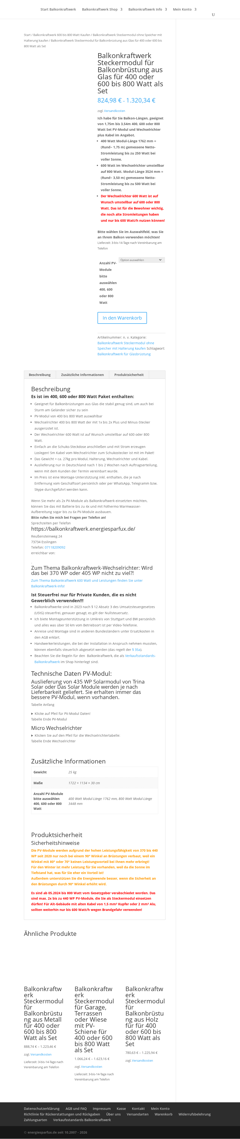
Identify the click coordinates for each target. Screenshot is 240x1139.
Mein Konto (182, 10)
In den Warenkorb (122, 318)
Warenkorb (163, 1114)
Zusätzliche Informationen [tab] (82, 374)
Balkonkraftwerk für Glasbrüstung (124, 354)
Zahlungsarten (35, 1120)
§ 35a (136, 649)
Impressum (102, 1108)
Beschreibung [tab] (40, 374)
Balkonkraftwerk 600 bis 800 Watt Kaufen (61, 35)
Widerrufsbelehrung (195, 1114)
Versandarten (138, 1114)
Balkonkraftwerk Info (145, 10)
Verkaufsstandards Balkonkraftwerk (82, 1120)
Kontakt (138, 1108)
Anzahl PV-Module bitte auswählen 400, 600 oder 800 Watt (108, 283)
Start (27, 35)
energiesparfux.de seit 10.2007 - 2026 (57, 1132)
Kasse (121, 1108)
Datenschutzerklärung (42, 1108)
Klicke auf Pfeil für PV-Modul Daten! (62, 713)
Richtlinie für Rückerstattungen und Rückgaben (62, 1114)
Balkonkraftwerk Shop (100, 10)
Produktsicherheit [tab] (129, 374)
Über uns (113, 1114)
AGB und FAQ (76, 1108)
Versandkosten (114, 111)
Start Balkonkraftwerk (58, 10)
